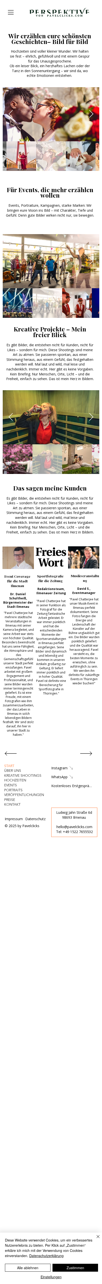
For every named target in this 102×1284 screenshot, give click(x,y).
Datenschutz (35, 818)
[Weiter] (86, 753)
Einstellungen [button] (51, 1276)
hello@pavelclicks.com (74, 826)
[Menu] (11, 12)
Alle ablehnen (27, 1267)
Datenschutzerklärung (46, 1255)
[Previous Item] (10, 114)
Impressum (14, 818)
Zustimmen (75, 1267)
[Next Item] (91, 114)
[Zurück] (11, 753)
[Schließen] (95, 1239)
